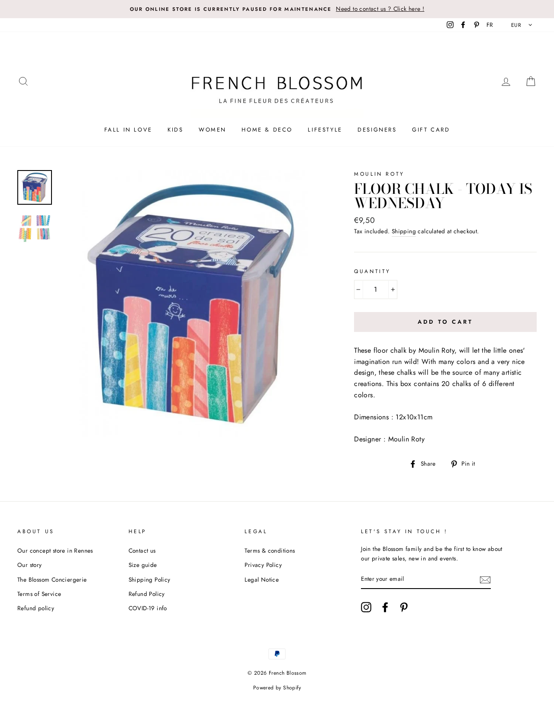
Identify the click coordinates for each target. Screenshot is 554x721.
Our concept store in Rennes (55, 550)
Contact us (142, 550)
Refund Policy (147, 593)
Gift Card (431, 130)
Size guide (143, 564)
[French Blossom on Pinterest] (404, 607)
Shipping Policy (150, 579)
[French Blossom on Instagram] (366, 607)
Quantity (372, 271)
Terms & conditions (270, 550)
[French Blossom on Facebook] (385, 607)
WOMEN (212, 130)
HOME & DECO (267, 130)
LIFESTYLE (325, 130)
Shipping (404, 231)
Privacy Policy (263, 564)
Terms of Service (39, 593)
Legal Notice (262, 579)
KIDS (175, 130)
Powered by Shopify (277, 688)
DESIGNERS (377, 130)
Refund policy (35, 608)
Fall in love (128, 130)
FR (489, 24)
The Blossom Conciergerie (52, 579)
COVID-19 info (148, 608)
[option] (277, 9)
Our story (29, 564)
